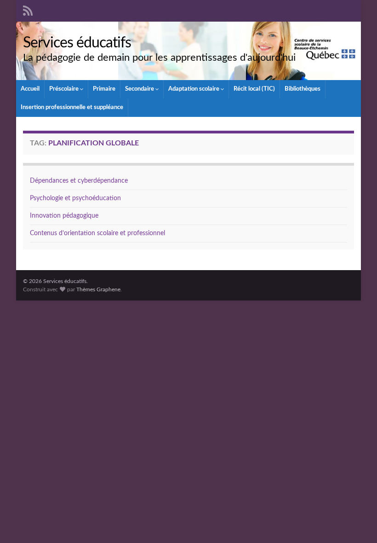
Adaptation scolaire (194, 89)
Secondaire (140, 89)
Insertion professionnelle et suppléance (72, 107)
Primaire (104, 89)
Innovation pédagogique (64, 216)
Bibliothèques (302, 89)
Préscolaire (64, 89)
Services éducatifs (77, 42)
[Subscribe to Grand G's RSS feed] (28, 10)
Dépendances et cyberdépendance (79, 181)
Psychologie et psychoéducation (75, 198)
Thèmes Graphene (98, 289)
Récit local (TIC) (254, 89)
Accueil (30, 89)
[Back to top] (356, 522)
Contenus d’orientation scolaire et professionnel (97, 233)
